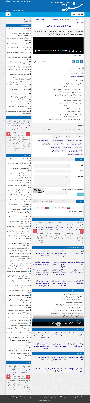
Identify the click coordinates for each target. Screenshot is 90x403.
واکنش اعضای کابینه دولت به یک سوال (18, 310)
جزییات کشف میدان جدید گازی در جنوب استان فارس (19, 314)
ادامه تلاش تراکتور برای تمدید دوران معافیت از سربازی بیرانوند (20, 174)
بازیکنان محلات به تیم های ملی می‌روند (18, 337)
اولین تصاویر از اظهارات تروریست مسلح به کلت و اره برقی (18, 112)
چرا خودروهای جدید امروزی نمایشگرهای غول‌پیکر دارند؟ (58, 236)
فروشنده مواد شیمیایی (58, 151)
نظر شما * (80, 176)
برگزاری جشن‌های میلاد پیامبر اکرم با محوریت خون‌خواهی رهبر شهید (42, 283)
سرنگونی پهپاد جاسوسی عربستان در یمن (18, 248)
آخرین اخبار (27, 155)
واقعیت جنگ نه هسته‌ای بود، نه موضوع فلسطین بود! (19, 296)
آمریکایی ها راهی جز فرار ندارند (20, 303)
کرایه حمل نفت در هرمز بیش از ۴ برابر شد (19, 282)
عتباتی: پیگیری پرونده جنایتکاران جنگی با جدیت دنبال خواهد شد (19, 277)
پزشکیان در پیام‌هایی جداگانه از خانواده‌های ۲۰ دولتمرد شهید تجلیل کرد (20, 265)
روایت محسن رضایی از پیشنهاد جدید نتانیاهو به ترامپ (20, 103)
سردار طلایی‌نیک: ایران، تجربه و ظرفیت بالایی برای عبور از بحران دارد (19, 218)
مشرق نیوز (68, 5)
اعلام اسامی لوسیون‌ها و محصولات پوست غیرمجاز (23, 382)
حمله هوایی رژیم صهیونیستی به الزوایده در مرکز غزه (19, 196)
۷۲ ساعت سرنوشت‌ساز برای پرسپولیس (18, 350)
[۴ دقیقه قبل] (58, 324)
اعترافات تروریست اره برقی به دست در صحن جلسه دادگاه (19, 287)
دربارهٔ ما (8, 1)
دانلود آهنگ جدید (43, 140)
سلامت (28, 362)
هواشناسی (43, 130)
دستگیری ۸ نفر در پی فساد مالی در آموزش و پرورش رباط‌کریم (58, 283)
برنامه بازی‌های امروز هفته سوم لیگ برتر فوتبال (19, 107)
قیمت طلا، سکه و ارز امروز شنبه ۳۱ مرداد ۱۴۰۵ (69, 305)
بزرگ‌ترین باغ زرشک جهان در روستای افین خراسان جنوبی (18, 85)
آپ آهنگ (79, 137)
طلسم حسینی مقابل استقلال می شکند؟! (18, 269)
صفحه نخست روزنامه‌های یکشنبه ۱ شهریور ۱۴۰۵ (20, 63)
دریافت (78, 55)
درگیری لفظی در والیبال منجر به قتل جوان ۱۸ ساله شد (18, 49)
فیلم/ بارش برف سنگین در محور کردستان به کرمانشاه (67, 89)
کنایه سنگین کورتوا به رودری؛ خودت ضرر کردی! (19, 186)
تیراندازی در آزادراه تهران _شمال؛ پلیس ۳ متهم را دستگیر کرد (59, 264)
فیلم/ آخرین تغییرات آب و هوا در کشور (71, 87)
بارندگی (79, 130)
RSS (27, 1)
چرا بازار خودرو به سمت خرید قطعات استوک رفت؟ (48, 236)
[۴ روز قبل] (68, 226)
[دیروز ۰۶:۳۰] (23, 374)
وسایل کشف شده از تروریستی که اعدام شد (19, 44)
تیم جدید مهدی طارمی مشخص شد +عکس (59, 345)
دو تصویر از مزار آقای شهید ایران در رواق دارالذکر (19, 58)
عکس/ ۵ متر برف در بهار (75, 111)
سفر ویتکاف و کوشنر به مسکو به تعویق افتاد (19, 160)
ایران (57, 130)
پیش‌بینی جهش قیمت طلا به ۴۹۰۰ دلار (71, 299)
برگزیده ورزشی (79, 329)
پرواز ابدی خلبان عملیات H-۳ (21, 345)
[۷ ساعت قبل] (41, 274)
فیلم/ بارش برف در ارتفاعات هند (73, 100)
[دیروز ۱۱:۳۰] (41, 337)
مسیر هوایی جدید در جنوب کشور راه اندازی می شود (20, 205)
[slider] (45, 51)
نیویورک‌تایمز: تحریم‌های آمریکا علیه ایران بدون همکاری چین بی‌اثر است (19, 232)
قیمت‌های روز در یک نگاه (76, 291)
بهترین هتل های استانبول (74, 140)
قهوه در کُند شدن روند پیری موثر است (18, 382)
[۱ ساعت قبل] (75, 255)
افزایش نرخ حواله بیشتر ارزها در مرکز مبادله (70, 297)
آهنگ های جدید (58, 144)
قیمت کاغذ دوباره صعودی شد (74, 302)
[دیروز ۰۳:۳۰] (9, 374)
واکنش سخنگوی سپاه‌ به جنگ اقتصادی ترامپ (19, 213)
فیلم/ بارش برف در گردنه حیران (73, 108)
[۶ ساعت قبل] (58, 274)
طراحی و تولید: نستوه (45, 400)
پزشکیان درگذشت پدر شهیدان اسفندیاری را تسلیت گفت (19, 201)
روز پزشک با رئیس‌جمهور (22, 178)
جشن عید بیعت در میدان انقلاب (42, 369)
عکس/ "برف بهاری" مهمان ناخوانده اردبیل (70, 84)
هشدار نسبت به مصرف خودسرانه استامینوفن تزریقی (9, 382)
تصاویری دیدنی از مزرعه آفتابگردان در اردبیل (20, 90)
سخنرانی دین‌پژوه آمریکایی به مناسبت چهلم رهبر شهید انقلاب (19, 98)
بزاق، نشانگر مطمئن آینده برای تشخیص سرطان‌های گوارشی (13, 383)
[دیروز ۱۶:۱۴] (78, 228)
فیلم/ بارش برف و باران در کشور (58, 26)
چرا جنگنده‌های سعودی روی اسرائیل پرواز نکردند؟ (18, 272)
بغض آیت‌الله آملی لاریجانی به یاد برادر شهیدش (67, 322)
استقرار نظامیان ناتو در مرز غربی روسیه (18, 318)
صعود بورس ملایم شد (23, 358)
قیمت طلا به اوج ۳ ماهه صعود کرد (72, 308)
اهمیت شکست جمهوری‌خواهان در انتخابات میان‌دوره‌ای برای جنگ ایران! (20, 324)
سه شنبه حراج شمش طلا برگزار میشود (18, 251)
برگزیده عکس (80, 354)
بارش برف (72, 130)
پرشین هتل (46, 144)
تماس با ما (15, 1)
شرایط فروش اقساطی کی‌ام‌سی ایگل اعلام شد (20, 341)
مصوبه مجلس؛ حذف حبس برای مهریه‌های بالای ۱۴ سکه (41, 263)
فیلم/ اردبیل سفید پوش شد (74, 98)
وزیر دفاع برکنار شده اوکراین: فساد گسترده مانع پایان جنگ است (20, 78)
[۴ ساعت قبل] (41, 255)
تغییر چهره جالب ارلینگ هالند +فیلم (19, 300)
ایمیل (81, 171)
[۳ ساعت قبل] (58, 255)
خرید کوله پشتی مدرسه (75, 154)
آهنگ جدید (78, 147)
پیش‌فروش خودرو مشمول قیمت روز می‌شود (69, 236)
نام (82, 165)
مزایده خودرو (67, 147)
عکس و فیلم (77, 14)
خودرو (82, 219)
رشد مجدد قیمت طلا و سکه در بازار (76, 263)
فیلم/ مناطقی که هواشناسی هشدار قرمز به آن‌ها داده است (65, 119)
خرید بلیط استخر (55, 147)
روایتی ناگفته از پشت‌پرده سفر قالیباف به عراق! (19, 53)
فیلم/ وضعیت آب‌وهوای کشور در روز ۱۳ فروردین (68, 95)
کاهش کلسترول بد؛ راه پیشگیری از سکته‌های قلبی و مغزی (28, 383)
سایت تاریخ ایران (57, 137)
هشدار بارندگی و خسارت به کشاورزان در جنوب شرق (9, 139)
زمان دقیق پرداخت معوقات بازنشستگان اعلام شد (19, 291)
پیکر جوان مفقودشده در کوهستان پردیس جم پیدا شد (28, 139)
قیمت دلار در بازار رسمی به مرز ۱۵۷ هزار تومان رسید (68, 310)
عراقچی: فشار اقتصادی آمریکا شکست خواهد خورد (20, 306)
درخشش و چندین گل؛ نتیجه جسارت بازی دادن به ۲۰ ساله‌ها (41, 346)
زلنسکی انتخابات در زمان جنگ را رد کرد (18, 236)
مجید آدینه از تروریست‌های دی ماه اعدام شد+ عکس (19, 39)
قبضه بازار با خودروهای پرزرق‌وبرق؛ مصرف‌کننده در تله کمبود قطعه (38, 238)
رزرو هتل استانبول (57, 140)
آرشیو (22, 1)
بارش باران (64, 130)
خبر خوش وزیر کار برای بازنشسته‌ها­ (19, 74)
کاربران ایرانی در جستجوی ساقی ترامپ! (76, 282)
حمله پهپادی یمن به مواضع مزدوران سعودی (20, 169)
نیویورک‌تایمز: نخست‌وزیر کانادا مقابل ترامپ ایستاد (20, 354)
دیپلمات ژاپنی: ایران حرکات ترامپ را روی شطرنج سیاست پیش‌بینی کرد (19, 191)
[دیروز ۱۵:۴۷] (58, 337)
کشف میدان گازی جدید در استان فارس (18, 253)
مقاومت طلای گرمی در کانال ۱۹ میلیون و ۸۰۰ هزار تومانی (66, 313)
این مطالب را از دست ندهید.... (75, 247)
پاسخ (37, 208)
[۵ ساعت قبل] (75, 274)
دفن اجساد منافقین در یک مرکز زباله (19, 82)
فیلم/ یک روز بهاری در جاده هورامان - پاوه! (70, 92)
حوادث (28, 118)
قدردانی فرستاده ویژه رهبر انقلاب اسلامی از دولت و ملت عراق (18, 181)
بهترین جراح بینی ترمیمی (74, 144)
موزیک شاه (69, 137)
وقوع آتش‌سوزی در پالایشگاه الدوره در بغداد (19, 240)
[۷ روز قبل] (38, 228)
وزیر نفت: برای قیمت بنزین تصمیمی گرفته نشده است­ (20, 222)
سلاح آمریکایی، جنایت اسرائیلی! (20, 209)
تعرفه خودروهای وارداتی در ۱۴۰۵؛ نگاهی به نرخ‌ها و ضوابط (79, 238)
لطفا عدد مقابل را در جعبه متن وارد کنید (73, 189)
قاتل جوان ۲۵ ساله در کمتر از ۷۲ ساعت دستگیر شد (19, 71)
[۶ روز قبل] (48, 227)
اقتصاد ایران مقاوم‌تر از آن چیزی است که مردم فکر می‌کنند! (19, 227)
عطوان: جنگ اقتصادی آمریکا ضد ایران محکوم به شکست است (20, 244)
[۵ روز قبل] (58, 228)
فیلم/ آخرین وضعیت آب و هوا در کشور (71, 103)
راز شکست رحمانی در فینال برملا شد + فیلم (76, 345)
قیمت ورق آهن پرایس (75, 151)
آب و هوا (50, 130)
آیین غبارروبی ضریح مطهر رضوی (76, 369)
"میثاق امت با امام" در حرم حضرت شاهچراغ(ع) (58, 369)
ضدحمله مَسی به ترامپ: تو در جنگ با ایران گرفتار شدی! (20, 29)
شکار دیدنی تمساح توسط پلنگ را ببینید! (18, 67)
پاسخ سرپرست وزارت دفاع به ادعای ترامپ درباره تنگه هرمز (20, 257)
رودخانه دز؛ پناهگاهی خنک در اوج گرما (18, 94)
